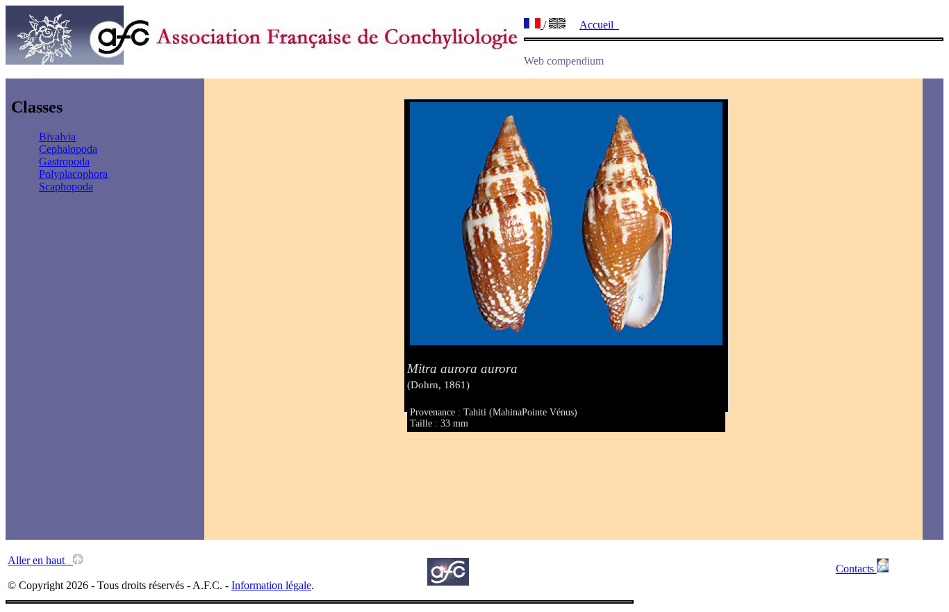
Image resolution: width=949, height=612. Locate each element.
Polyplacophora (73, 174)
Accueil (599, 25)
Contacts (856, 568)
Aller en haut (40, 560)
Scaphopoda (66, 186)
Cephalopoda (68, 149)
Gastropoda (64, 161)
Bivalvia (57, 136)
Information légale (271, 585)
